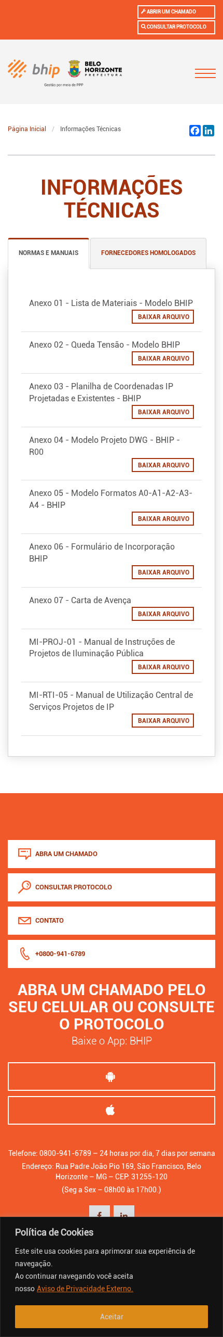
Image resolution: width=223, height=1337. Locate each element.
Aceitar (111, 1317)
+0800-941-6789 (59, 954)
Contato (49, 920)
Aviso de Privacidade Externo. (85, 1288)
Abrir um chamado (171, 12)
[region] (111, 1277)
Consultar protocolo (176, 27)
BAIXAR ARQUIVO (162, 317)
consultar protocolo (73, 887)
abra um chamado (65, 854)
